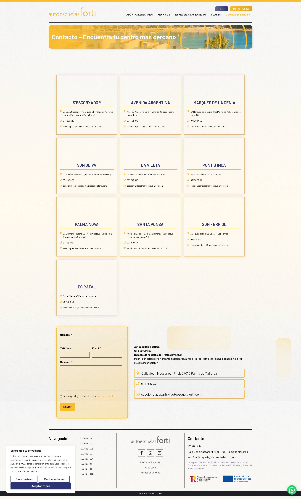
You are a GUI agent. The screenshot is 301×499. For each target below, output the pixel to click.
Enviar (67, 406)
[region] (40, 469)
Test (221, 8)
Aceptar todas (40, 486)
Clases (216, 14)
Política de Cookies (150, 472)
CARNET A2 (87, 448)
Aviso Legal (150, 467)
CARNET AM (87, 458)
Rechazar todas (54, 479)
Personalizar (24, 479)
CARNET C (86, 463)
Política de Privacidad (150, 462)
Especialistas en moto (190, 14)
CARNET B (86, 438)
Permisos (164, 14)
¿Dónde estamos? (238, 14)
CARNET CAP (87, 474)
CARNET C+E (87, 469)
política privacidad (106, 396)
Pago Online (241, 8)
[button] (292, 490)
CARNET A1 (86, 443)
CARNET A (86, 453)
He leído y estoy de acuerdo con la (89, 396)
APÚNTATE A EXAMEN (139, 14)
